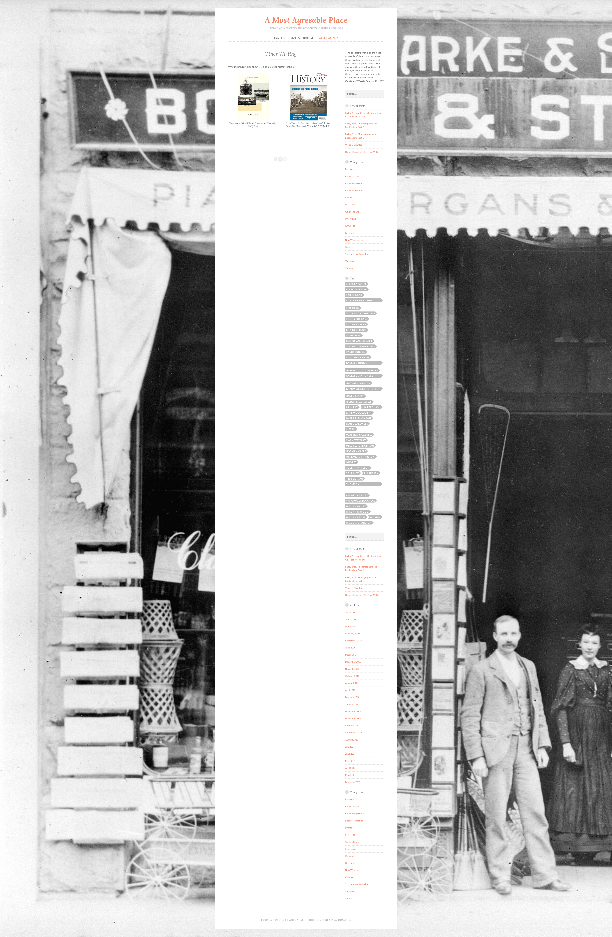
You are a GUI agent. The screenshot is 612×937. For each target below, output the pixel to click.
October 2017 (352, 725)
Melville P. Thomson (360, 445)
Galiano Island (352, 211)
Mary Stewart (356, 440)
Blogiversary (351, 169)
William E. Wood (357, 511)
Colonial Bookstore (360, 346)
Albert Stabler (356, 284)
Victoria (349, 268)
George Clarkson (358, 383)
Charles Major (356, 330)
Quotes (349, 247)
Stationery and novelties (357, 254)
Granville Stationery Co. (361, 389)
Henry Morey (355, 396)
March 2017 (351, 775)
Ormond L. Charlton (360, 456)
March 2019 (351, 654)
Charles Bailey (356, 324)
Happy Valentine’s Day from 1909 (361, 152)
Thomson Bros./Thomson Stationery (357, 484)
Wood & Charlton (354, 144)
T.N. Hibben (371, 473)
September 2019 (353, 640)
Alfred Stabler (356, 289)
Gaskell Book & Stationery (357, 363)
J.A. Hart (352, 407)
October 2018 (352, 676)
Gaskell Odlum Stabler (362, 370)
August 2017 (351, 739)
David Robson (355, 352)
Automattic (342, 920)
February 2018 (352, 697)
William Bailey (356, 506)
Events (348, 197)
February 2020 (352, 633)
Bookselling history (360, 313)
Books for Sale (352, 176)
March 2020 (351, 626)
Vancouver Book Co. (360, 500)
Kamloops (350, 225)
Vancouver (350, 261)
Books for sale (356, 319)
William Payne (355, 517)
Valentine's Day (357, 495)
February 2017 (352, 782)
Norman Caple (356, 451)
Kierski (351, 429)
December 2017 (353, 711)
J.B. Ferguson (372, 407)
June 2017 (350, 753)
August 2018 (351, 683)
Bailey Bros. (354, 295)
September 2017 (353, 732)
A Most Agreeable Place (306, 20)
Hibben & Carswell (359, 401)
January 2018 (351, 704)
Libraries (349, 233)
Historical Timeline (300, 38)
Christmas (353, 335)
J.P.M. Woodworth (359, 412)
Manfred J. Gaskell (359, 434)
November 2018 (353, 669)
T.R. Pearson (354, 478)
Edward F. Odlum (357, 357)
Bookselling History (354, 183)
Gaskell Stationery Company (359, 376)
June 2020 (350, 619)
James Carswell (357, 423)
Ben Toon (352, 308)
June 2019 (350, 647)
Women (375, 517)
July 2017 (350, 746)
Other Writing (328, 38)
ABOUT (278, 38)
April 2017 (350, 768)
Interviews (350, 218)
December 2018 (353, 661)
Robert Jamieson (357, 467)
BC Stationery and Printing (359, 300)
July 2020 (350, 612)
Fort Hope (350, 204)
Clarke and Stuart (359, 341)
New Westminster (354, 240)
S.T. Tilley (352, 473)
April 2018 (350, 690)
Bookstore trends (354, 190)
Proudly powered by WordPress (282, 920)
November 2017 (353, 718)
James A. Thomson (358, 418)
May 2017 (350, 761)
